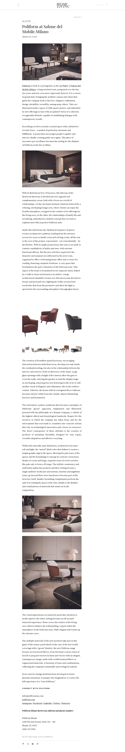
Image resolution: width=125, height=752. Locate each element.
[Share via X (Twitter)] (28, 744)
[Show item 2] (40, 349)
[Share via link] (37, 744)
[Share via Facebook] (23, 744)
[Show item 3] (52, 349)
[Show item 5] (77, 349)
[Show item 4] (65, 349)
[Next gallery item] (79, 319)
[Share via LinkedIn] (33, 744)
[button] (18, 5)
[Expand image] (52, 319)
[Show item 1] (28, 349)
